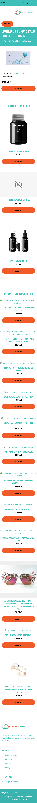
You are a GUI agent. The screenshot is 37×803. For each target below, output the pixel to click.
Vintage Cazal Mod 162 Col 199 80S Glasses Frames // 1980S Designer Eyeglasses (18, 689)
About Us (8, 759)
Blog (7, 797)
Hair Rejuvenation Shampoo (18, 200)
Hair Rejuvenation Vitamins (18, 151)
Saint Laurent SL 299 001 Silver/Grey (18, 509)
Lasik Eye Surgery (11, 755)
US (4, 3)
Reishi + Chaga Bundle (18, 261)
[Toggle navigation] (4, 13)
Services (8, 764)
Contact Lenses (16, 73)
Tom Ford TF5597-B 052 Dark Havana (18, 451)
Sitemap (24, 799)
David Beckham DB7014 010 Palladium (18, 396)
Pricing (7, 24)
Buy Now (18, 89)
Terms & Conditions (24, 797)
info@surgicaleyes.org (28, 3)
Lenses (26, 73)
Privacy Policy (15, 799)
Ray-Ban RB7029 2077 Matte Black (18, 635)
